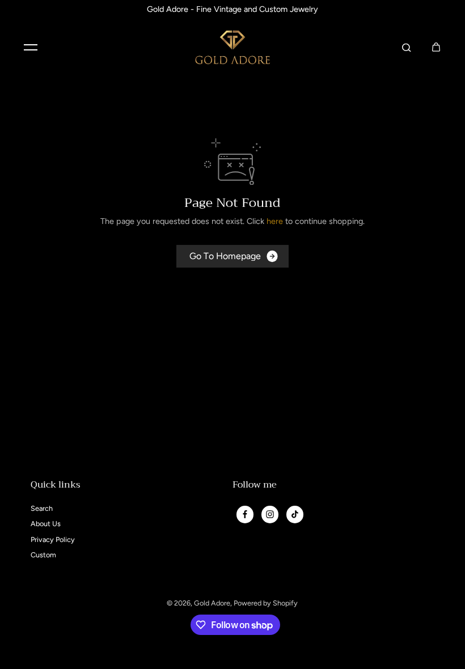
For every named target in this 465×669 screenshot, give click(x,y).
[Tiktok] (294, 514)
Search (42, 508)
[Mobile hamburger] (30, 47)
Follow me (254, 486)
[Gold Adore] (232, 47)
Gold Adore (212, 603)
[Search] (406, 47)
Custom (43, 555)
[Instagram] (269, 514)
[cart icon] (436, 47)
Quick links (56, 486)
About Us (46, 523)
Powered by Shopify (266, 603)
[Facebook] (244, 514)
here (275, 221)
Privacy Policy (53, 539)
